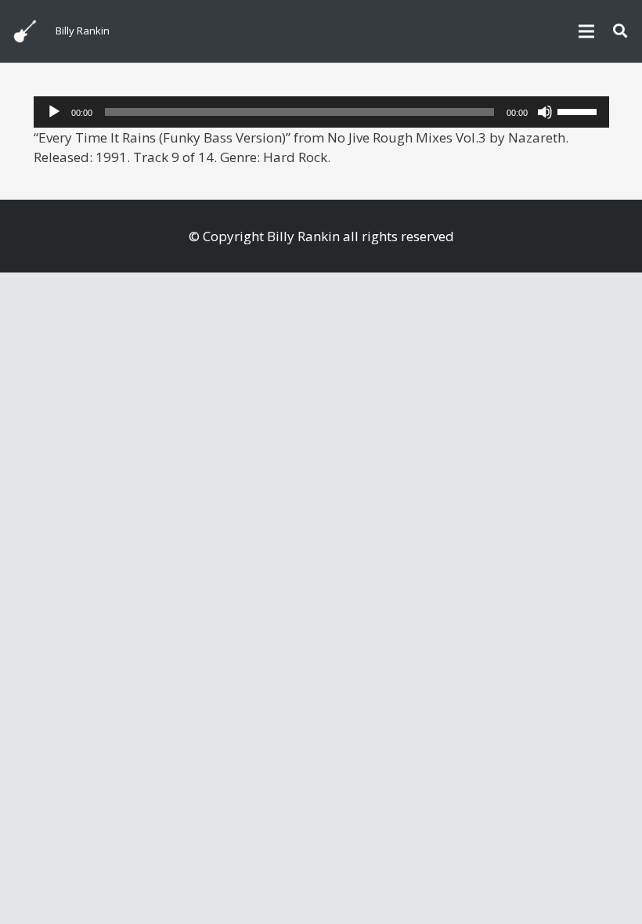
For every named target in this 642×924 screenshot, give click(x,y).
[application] (321, 112)
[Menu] (586, 31)
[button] (620, 31)
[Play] (54, 112)
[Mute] (545, 112)
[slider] (579, 110)
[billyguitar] (25, 31)
